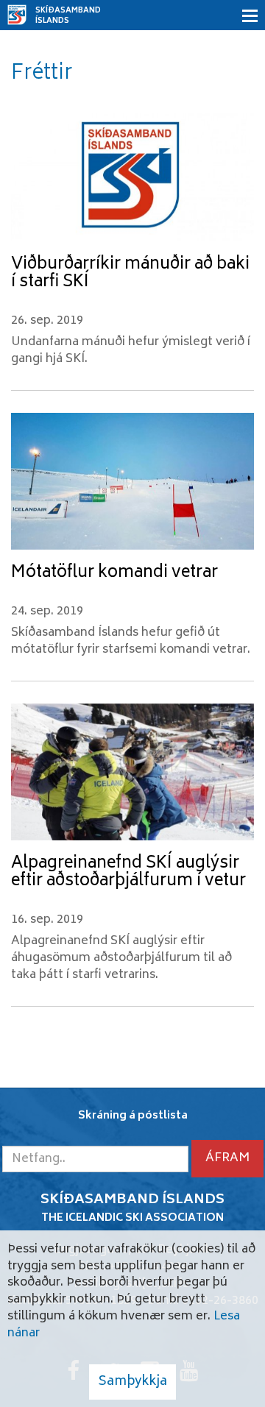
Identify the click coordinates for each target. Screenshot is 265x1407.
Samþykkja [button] (132, 1382)
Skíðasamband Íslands (68, 16)
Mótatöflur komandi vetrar (114, 573)
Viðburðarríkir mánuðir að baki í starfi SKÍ (130, 274)
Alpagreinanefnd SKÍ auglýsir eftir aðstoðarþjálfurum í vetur (128, 873)
